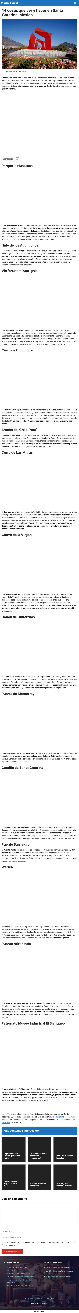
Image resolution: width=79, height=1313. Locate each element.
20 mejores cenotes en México (39, 1184)
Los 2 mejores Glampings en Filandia (19, 1286)
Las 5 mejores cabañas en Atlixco (64, 1184)
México (24, 72)
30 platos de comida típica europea (58, 1277)
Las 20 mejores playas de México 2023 (11, 1183)
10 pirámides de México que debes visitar (12, 1155)
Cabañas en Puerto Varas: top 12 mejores (21, 1273)
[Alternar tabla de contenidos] (16, 159)
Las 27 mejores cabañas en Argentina (59, 1268)
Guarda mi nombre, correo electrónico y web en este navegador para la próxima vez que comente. (40, 1243)
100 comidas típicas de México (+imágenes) (39, 1155)
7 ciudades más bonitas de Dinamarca (20, 1277)
